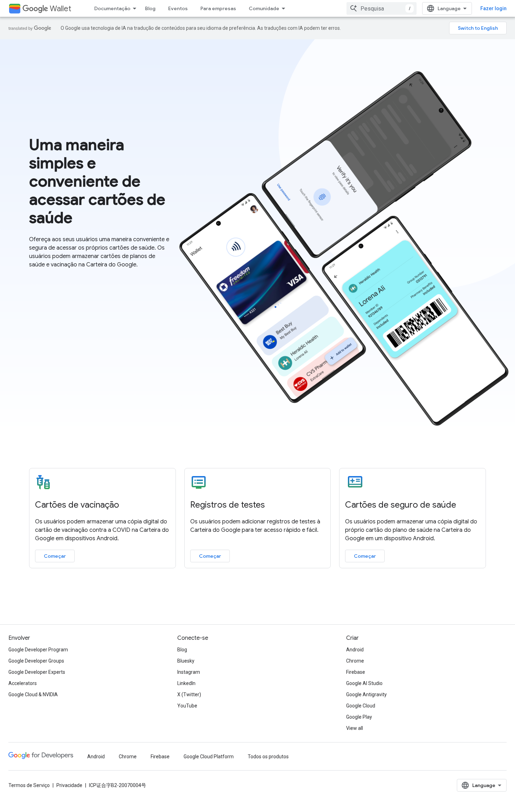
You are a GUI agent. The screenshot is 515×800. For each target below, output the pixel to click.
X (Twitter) (189, 694)
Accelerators (22, 683)
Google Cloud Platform (209, 756)
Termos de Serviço (29, 785)
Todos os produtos (268, 756)
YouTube (187, 706)
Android (355, 649)
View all (354, 728)
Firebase (355, 672)
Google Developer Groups (36, 661)
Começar (55, 556)
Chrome (355, 661)
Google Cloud (360, 706)
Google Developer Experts (36, 672)
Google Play (359, 717)
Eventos (178, 8)
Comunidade (264, 8)
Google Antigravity (366, 694)
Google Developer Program (38, 649)
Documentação (112, 8)
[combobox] (381, 8)
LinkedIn (186, 683)
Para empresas (218, 8)
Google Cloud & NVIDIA (33, 694)
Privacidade (69, 785)
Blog (150, 8)
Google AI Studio (364, 683)
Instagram (188, 672)
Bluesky (185, 661)
